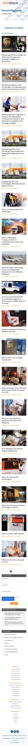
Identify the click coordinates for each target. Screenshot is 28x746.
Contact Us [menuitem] (15, 713)
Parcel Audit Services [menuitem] (15, 673)
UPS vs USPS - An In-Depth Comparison (12, 359)
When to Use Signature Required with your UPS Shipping (11, 420)
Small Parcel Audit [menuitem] (16, 671)
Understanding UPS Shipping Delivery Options (13, 330)
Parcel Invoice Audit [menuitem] (15, 669)
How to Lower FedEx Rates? (13, 534)
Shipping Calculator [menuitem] (15, 691)
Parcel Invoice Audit (10, 649)
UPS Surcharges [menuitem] (15, 693)
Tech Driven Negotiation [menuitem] (14, 683)
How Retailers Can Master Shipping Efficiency (12, 450)
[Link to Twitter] (14, 731)
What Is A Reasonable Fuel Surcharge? (12, 210)
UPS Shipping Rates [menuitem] (15, 695)
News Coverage (9, 646)
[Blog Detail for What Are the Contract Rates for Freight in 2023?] (14, 494)
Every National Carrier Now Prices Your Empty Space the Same (14, 613)
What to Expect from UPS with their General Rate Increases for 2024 (14, 390)
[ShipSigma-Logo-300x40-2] (10, 3)
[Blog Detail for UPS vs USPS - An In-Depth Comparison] (14, 347)
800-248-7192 (22, 738)
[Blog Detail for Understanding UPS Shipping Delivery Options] (14, 318)
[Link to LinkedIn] (17, 731)
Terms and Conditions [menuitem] (15, 742)
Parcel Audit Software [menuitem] (15, 675)
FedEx (6, 643)
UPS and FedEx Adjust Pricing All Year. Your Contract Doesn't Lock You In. (14, 623)
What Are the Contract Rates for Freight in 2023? (13, 506)
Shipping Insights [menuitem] (14, 699)
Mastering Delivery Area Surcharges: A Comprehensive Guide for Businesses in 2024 (14, 87)
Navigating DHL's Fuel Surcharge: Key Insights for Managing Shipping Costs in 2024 (13, 152)
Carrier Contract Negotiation (13, 637)
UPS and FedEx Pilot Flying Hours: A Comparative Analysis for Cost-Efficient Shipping (12, 271)
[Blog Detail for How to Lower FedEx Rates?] (14, 523)
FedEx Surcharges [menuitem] (15, 687)
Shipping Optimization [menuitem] (15, 705)
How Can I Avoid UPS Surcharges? (10, 478)
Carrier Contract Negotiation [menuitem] (15, 685)
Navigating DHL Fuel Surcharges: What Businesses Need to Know (13, 183)
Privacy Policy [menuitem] (15, 740)
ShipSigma (8, 738)
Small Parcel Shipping (11, 652)
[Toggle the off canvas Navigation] (25, 3)
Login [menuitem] (15, 722)
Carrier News (8, 640)
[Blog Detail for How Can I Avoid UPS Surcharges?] (14, 466)
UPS (6, 655)
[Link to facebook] (12, 731)
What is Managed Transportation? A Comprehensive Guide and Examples (12, 240)
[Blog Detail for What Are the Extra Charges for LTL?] (14, 549)
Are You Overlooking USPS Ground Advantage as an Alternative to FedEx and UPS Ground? (13, 300)
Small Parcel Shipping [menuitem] (15, 679)
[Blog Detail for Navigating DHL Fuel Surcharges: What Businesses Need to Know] (14, 171)
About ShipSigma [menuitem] (14, 711)
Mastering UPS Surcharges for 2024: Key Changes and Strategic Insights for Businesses (14, 58)
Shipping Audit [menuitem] (15, 703)
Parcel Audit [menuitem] (15, 666)
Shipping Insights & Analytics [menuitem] (15, 701)
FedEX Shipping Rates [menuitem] (15, 689)
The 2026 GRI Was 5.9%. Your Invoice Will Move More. (13, 618)
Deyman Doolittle (16, 63)
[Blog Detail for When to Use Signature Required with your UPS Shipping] (14, 407)
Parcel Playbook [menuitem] (15, 717)
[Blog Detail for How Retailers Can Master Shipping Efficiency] (14, 438)
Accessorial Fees (9, 634)
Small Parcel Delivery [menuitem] (15, 677)
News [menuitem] (15, 720)
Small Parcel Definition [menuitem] (16, 707)
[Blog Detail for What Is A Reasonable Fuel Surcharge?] (14, 200)
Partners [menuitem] (15, 715)
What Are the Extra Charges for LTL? (13, 561)
